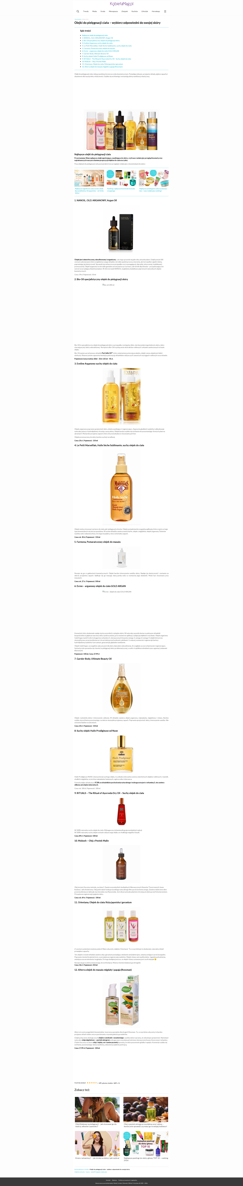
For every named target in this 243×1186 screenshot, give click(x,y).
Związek (125, 11)
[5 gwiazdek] (96, 1083)
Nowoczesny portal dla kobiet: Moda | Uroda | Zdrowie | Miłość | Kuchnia (116, 1183)
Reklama (114, 1180)
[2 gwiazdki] (90, 1083)
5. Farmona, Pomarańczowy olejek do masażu (98, 48)
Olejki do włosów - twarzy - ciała (83, 1172)
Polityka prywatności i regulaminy (127, 1180)
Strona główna (78, 1169)
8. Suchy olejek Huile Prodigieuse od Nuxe (97, 56)
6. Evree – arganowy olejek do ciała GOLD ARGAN (100, 51)
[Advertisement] (121, 92)
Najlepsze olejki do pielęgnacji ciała (95, 35)
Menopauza (113, 11)
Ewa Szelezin (78, 19)
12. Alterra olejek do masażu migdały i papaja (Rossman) (102, 67)
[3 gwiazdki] (92, 1083)
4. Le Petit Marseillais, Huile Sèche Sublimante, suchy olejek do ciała (107, 46)
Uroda (103, 11)
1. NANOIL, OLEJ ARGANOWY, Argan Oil (97, 38)
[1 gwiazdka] (88, 1083)
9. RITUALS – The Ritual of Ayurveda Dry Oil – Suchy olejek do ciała (106, 59)
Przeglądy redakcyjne (101, 1172)
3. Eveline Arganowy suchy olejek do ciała (97, 43)
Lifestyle (144, 11)
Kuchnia (135, 11)
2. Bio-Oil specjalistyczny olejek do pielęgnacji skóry (101, 40)
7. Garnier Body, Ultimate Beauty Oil (95, 54)
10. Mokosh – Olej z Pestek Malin (94, 61)
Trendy (86, 11)
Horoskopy (156, 11)
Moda (94, 11)
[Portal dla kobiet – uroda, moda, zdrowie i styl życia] (121, 4)
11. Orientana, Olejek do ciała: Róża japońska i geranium (102, 64)
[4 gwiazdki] (94, 1083)
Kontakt (108, 1180)
